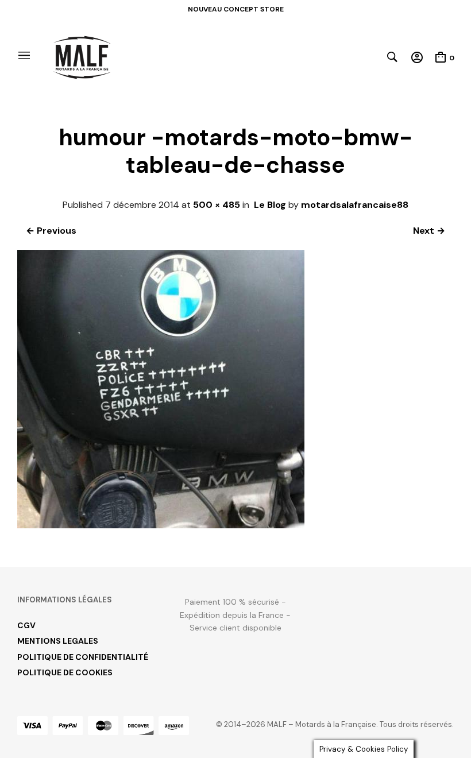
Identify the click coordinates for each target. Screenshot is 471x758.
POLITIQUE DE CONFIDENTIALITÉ (82, 657)
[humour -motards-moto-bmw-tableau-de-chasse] (160, 525)
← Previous (51, 231)
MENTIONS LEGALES (57, 641)
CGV (26, 625)
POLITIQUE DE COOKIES (65, 672)
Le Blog (270, 205)
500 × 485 (216, 205)
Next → (429, 231)
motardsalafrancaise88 (354, 205)
